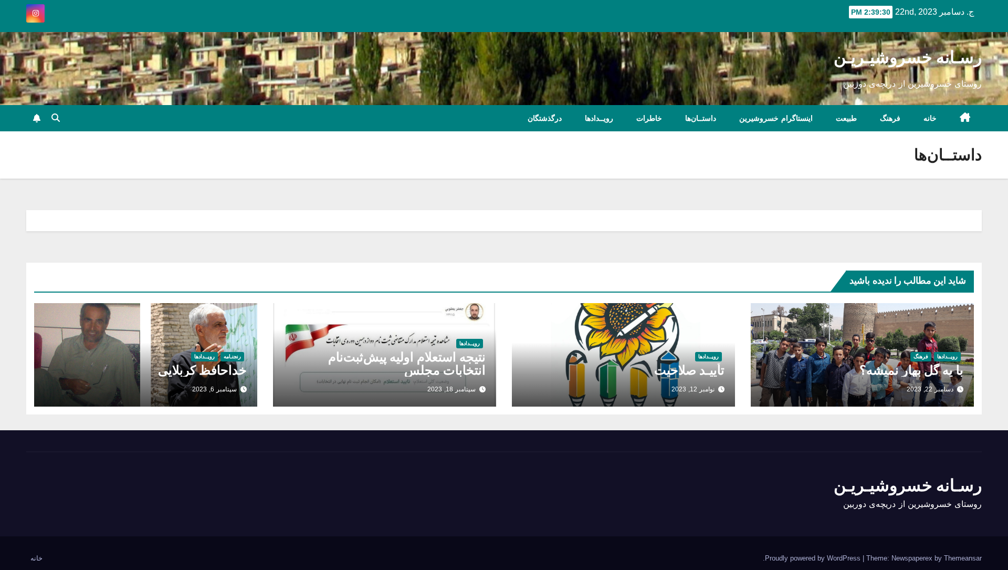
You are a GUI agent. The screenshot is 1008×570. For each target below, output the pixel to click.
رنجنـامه (232, 356)
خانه (930, 118)
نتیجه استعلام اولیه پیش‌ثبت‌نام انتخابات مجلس (407, 363)
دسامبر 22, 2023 (930, 389)
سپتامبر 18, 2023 (451, 389)
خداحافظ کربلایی (202, 370)
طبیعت (846, 118)
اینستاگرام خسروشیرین (776, 118)
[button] (55, 117)
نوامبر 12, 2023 (693, 389)
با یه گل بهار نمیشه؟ (911, 370)
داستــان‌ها (700, 118)
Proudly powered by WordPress (814, 558)
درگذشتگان (545, 118)
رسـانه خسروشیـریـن (908, 57)
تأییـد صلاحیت (689, 370)
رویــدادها (599, 118)
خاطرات (649, 118)
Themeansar (963, 558)
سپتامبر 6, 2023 (214, 389)
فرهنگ (890, 118)
